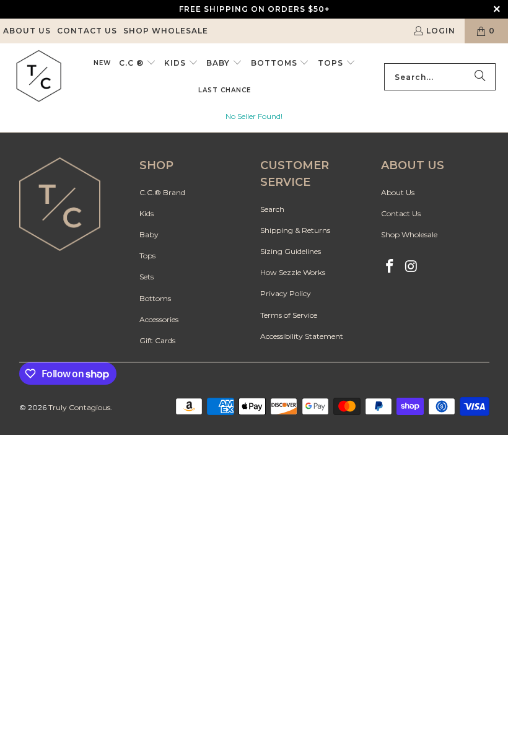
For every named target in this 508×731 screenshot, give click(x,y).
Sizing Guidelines (290, 251)
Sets (146, 276)
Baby (149, 234)
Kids (146, 213)
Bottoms (155, 298)
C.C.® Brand (162, 192)
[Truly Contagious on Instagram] (411, 267)
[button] (137, 63)
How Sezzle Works (292, 272)
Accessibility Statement (301, 336)
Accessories (158, 319)
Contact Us (87, 30)
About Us (27, 30)
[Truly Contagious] (38, 77)
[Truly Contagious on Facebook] (390, 267)
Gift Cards (157, 340)
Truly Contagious (79, 407)
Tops (147, 255)
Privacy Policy (285, 293)
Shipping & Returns (295, 230)
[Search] (480, 76)
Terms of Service (288, 315)
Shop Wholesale (165, 30)
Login (440, 30)
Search (272, 209)
